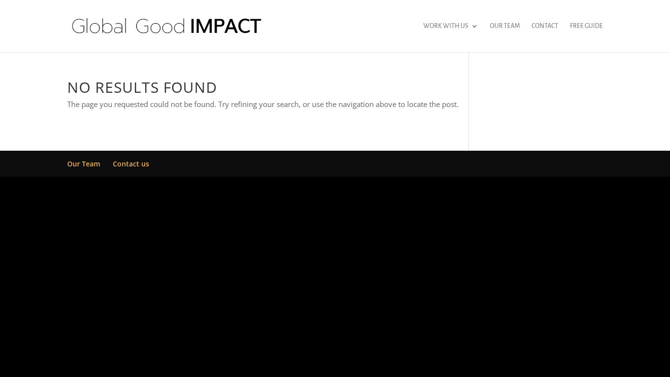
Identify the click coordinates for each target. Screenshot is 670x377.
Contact (545, 26)
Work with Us (445, 26)
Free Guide (586, 26)
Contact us (131, 163)
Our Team (505, 26)
